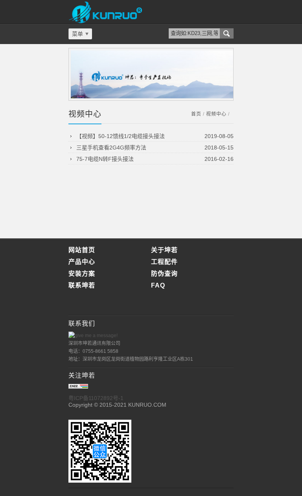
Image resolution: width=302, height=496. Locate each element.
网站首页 (81, 250)
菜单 (77, 34)
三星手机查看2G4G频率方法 (111, 147)
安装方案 (81, 273)
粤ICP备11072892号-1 (95, 398)
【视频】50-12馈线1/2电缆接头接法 (120, 136)
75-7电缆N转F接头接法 (105, 159)
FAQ (158, 285)
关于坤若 (164, 250)
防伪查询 (164, 273)
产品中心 (81, 261)
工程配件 (164, 261)
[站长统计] (78, 387)
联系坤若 (81, 285)
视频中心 (216, 114)
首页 (196, 114)
